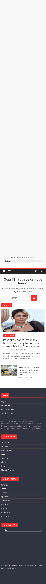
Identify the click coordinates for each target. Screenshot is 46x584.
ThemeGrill (5, 442)
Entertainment (9, 335)
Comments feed (7, 409)
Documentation (7, 450)
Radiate (4, 504)
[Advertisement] (23, 23)
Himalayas (5, 512)
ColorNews (5, 516)
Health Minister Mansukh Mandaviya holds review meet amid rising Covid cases (29, 371)
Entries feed (6, 405)
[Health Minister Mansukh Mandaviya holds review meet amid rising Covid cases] (9, 366)
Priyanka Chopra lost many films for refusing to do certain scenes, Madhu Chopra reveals (22, 343)
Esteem (4, 508)
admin (20, 349)
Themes (4, 458)
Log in (3, 401)
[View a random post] (42, 271)
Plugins (4, 462)
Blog (3, 466)
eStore (4, 489)
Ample (4, 492)
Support (4, 446)
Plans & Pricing (7, 470)
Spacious (5, 496)
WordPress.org (7, 413)
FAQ (3, 454)
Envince (4, 485)
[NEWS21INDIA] (4, 271)
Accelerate (5, 500)
